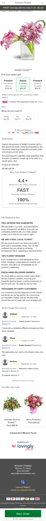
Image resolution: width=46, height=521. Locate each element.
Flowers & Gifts (13, 11)
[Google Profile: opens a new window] (23, 482)
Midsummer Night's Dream (29, 368)
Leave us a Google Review (23, 489)
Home (4, 11)
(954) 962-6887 (23, 471)
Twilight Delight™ (25, 321)
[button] (40, 515)
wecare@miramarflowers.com (23, 473)
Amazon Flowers (23, 3)
